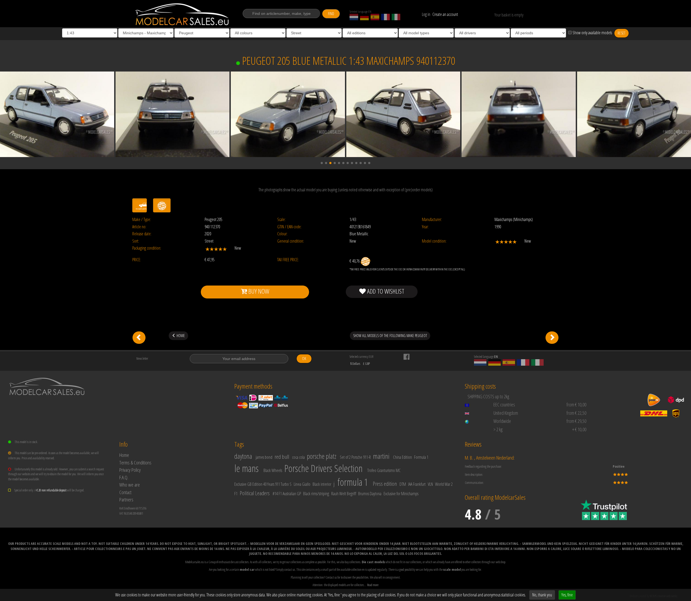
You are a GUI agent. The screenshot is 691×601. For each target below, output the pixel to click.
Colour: (282, 234)
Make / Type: (141, 219)
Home (124, 455)
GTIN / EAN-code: (289, 227)
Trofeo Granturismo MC (384, 470)
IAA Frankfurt (417, 484)
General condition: (290, 241)
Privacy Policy (130, 469)
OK (304, 358)
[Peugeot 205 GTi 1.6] (139, 337)
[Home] (182, 14)
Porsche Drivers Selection (323, 468)
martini (381, 456)
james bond (264, 457)
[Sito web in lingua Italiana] (396, 17)
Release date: (141, 234)
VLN (430, 484)
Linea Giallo (302, 484)
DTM (402, 484)
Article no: (139, 227)
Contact (125, 492)
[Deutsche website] (364, 17)
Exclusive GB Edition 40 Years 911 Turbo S (263, 484)
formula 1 (352, 482)
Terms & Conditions (135, 462)
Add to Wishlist (385, 291)
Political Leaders (255, 493)
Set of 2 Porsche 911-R (355, 457)
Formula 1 (421, 457)
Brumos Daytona (369, 494)
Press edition (385, 483)
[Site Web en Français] (385, 17)
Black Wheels (272, 470)
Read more (372, 584)
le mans (246, 468)
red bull (282, 456)
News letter (142, 358)
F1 (236, 494)
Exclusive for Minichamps (401, 494)
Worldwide (502, 421)
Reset (621, 33)
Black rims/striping (316, 494)
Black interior (322, 484)
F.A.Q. (123, 477)
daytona (243, 456)
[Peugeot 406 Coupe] (552, 337)
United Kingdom (505, 413)
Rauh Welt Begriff (343, 494)
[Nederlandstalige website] (354, 17)
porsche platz (321, 456)
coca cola (298, 457)
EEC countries (504, 404)
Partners (126, 499)
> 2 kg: (498, 429)
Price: (136, 260)
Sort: (135, 241)
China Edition (402, 457)
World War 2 (444, 484)
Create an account (445, 14)
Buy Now (258, 291)
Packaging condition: (146, 248)
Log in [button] (426, 14)
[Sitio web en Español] (375, 17)
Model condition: (434, 241)
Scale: (281, 219)
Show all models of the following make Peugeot (390, 335)
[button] (322, 163)
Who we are (129, 484)
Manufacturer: (432, 219)
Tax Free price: (288, 260)
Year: (425, 227)
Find (331, 13)
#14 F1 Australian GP (287, 494)
